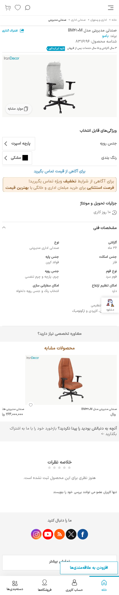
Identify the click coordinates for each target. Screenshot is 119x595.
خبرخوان (59, 534)
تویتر (71, 534)
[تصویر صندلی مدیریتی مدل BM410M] (59, 86)
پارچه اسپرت (20, 143)
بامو (105, 36)
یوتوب (48, 534)
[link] (111, 7)
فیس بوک (82, 534)
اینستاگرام (36, 534)
